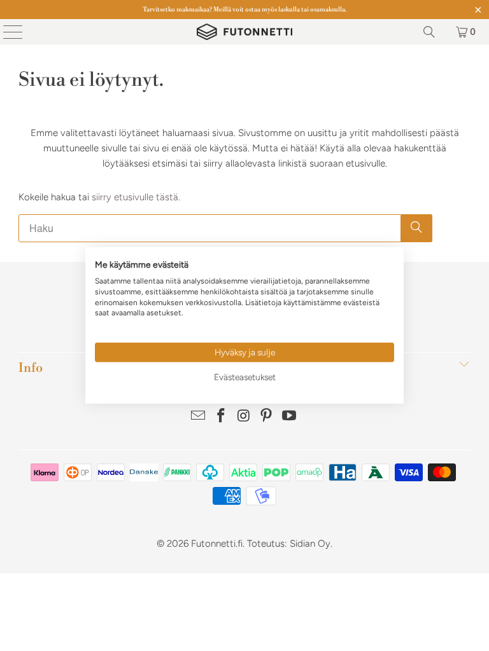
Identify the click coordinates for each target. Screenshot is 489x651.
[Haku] (429, 32)
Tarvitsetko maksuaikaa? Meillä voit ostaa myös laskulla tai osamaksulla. (244, 9)
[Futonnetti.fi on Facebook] (220, 416)
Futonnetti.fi (217, 543)
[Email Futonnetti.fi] (198, 416)
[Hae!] (416, 228)
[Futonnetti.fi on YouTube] (289, 416)
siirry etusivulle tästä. (136, 197)
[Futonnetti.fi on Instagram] (243, 416)
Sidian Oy (310, 543)
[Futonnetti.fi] (244, 32)
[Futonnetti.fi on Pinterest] (266, 416)
